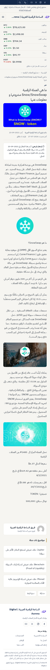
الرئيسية (44, 72)
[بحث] (20, 2)
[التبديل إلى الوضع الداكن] (25, 2)
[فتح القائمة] (3, 17)
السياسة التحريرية (40, 635)
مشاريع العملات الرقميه (30, 72)
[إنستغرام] (40, 2)
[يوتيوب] (31, 2)
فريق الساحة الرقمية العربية (34, 132)
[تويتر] (36, 2)
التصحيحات (19, 635)
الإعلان (21, 640)
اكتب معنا (20, 644)
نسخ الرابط (30, 593)
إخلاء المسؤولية (41, 644)
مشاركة (42, 593)
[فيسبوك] (45, 2)
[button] (25, 115)
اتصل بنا (44, 640)
